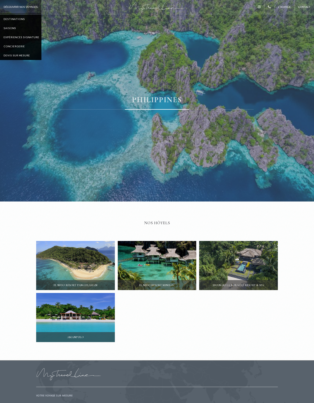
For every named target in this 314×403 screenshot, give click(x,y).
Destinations (14, 19)
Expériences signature (21, 37)
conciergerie (14, 46)
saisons (10, 28)
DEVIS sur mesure (17, 55)
